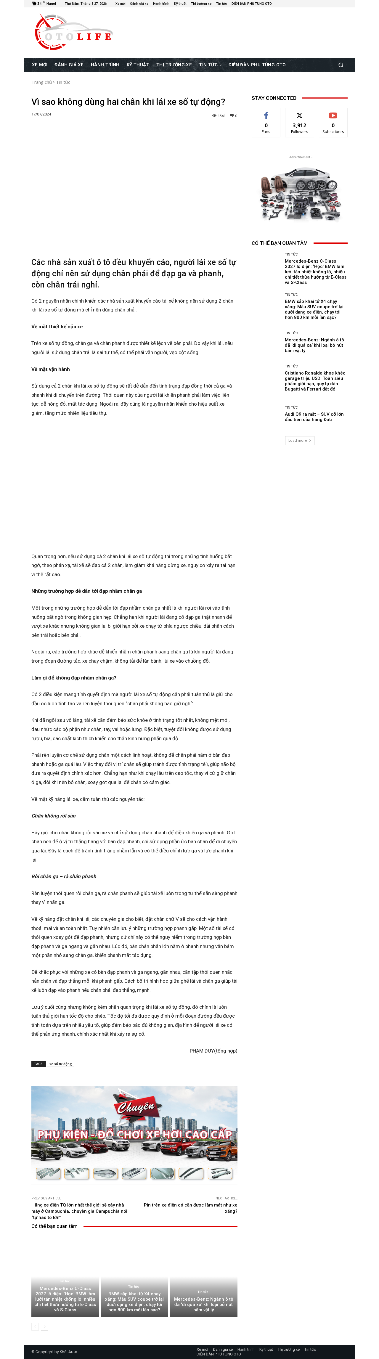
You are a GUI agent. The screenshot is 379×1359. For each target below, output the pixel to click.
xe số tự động (60, 1063)
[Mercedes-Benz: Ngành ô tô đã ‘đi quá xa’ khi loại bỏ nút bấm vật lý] (203, 1276)
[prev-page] (35, 1327)
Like (266, 112)
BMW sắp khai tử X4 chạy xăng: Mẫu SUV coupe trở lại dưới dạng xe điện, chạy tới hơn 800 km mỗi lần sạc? (134, 1302)
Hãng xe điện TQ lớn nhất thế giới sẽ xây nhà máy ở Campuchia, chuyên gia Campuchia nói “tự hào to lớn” (79, 1211)
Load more (297, 440)
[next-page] (44, 1327)
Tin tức (63, 82)
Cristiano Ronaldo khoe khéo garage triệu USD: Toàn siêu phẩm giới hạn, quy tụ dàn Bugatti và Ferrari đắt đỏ (315, 381)
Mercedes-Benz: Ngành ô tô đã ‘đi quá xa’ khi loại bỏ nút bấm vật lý (203, 1305)
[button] (341, 65)
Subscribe (333, 112)
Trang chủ (41, 82)
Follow (300, 112)
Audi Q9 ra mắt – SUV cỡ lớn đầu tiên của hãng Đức (314, 417)
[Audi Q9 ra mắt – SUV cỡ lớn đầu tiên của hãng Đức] (266, 414)
